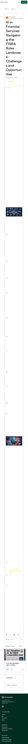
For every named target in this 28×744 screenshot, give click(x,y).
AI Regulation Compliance (7, 728)
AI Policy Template (5, 737)
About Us (3, 714)
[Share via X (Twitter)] (10, 634)
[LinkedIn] (3, 706)
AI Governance (5, 726)
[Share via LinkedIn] (14, 634)
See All (20, 646)
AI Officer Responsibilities (6, 741)
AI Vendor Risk (4, 730)
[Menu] (19, 2)
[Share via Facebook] (6, 634)
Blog (3, 716)
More (13, 9)
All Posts (6, 9)
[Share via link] (18, 634)
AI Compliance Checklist (6, 739)
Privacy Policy (4, 718)
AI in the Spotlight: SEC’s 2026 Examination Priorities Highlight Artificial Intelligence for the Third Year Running (14, 664)
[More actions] (21, 18)
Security (3, 719)
